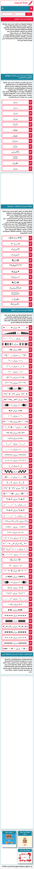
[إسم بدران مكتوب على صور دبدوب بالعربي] (9, 844)
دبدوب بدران (9, 832)
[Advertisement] (17, 57)
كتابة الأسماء (20, 3)
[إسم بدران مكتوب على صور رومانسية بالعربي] (25, 862)
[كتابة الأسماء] (31, 8)
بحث (28, 14)
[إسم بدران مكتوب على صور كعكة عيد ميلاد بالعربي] (25, 846)
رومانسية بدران (25, 850)
